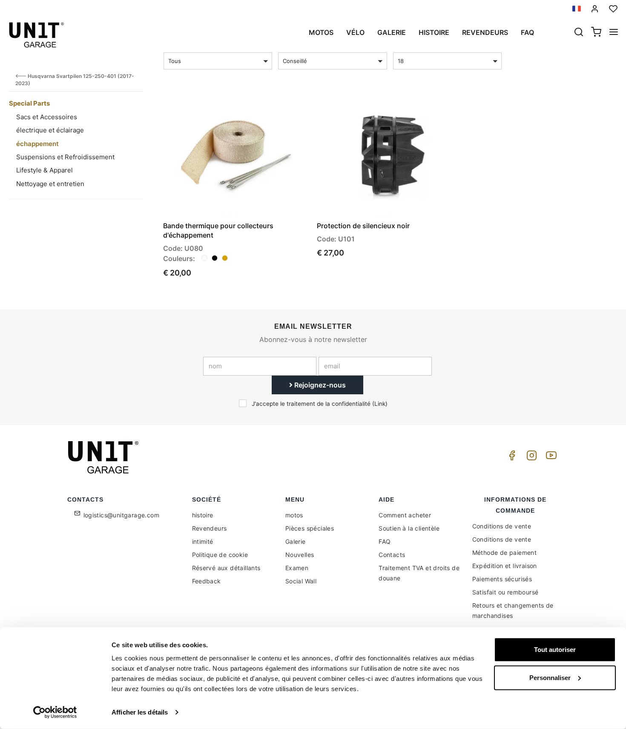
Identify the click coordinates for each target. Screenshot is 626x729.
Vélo (355, 32)
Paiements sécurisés (502, 579)
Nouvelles (299, 554)
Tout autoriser (555, 649)
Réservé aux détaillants (226, 567)
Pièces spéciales (309, 528)
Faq (527, 32)
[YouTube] (550, 457)
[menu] (614, 33)
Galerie (391, 32)
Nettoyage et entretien (50, 184)
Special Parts (29, 103)
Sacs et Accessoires (46, 117)
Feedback (206, 581)
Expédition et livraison (504, 565)
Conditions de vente (501, 526)
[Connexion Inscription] (595, 8)
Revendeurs (485, 32)
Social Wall (300, 581)
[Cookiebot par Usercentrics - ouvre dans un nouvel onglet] (55, 712)
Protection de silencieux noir (363, 225)
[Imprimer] (278, 106)
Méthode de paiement (504, 552)
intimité (202, 541)
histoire (434, 32)
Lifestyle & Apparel (44, 170)
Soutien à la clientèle (409, 528)
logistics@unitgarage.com (121, 515)
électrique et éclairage (50, 130)
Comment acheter (405, 515)
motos (321, 32)
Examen (296, 567)
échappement (37, 144)
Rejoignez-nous (319, 385)
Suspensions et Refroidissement (65, 157)
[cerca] (579, 33)
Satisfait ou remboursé (505, 592)
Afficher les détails (140, 712)
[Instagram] (530, 457)
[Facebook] (510, 457)
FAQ (385, 541)
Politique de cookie (220, 554)
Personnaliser (550, 677)
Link (379, 403)
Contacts (392, 554)
